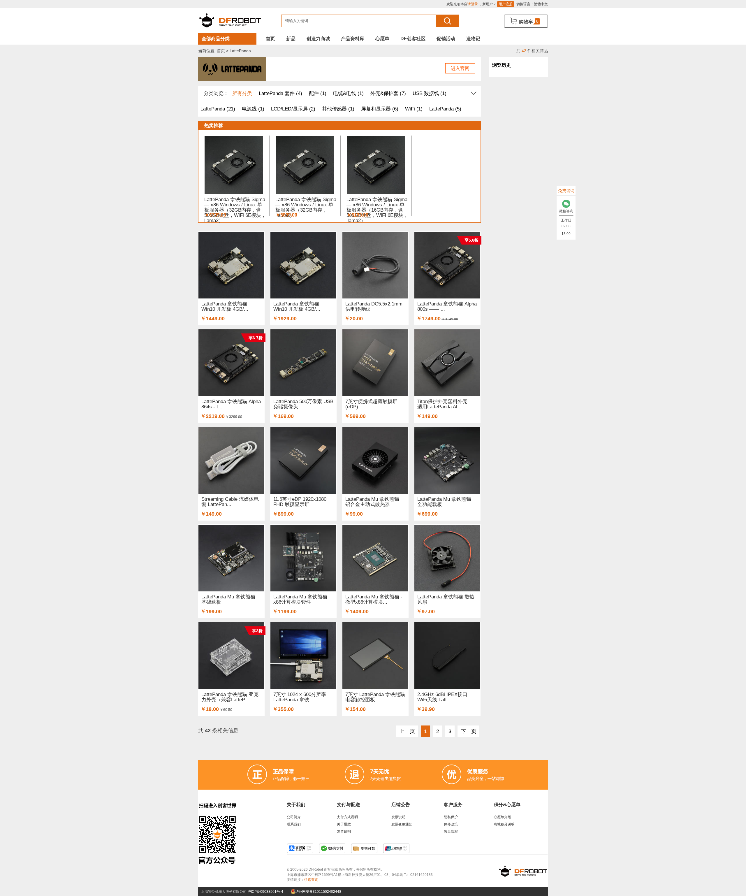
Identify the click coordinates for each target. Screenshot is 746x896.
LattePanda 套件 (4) (280, 93)
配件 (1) (317, 93)
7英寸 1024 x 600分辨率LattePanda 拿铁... (299, 697)
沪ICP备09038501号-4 (265, 892)
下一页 (468, 731)
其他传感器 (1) (338, 109)
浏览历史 (501, 65)
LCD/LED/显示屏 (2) (293, 109)
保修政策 (451, 824)
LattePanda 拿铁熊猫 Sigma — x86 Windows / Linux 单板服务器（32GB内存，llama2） (305, 207)
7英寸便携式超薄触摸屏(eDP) (371, 404)
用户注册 (506, 4)
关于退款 (344, 824)
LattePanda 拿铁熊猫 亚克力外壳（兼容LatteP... (229, 697)
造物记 (473, 38)
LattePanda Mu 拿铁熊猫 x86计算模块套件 (300, 599)
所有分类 (242, 93)
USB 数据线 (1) (429, 93)
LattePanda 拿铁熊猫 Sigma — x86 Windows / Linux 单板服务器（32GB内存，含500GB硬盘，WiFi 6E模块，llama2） (235, 210)
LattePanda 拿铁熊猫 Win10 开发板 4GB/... (224, 306)
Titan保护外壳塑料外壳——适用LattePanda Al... (447, 404)
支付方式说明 (347, 817)
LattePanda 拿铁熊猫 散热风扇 (445, 599)
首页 (270, 38)
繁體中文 (541, 4)
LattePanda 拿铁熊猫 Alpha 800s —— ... (447, 306)
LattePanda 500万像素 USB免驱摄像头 (303, 404)
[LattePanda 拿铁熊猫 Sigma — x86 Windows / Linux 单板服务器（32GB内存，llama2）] (305, 162)
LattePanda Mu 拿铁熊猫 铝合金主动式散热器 (372, 501)
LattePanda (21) (217, 109)
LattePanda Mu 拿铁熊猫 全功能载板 (444, 501)
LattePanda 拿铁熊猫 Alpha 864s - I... (231, 404)
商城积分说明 (504, 824)
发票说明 (398, 817)
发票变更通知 (401, 824)
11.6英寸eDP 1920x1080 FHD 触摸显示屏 (299, 501)
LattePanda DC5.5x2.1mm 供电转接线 (373, 306)
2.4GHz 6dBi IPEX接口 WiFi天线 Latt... (442, 697)
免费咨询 (566, 190)
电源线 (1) (253, 109)
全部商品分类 (216, 38)
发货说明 (344, 832)
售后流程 (451, 832)
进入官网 (460, 68)
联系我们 (294, 824)
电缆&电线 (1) (348, 93)
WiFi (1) (414, 109)
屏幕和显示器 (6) (379, 109)
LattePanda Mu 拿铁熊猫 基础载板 (228, 599)
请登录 (472, 4)
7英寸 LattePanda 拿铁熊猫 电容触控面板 (375, 697)
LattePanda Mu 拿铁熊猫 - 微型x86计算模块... (373, 599)
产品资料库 (352, 38)
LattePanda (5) (445, 109)
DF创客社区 (412, 38)
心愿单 (382, 38)
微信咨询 (566, 211)
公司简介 (294, 817)
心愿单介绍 (502, 817)
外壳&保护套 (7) (388, 93)
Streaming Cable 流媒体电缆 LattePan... (230, 501)
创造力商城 (318, 38)
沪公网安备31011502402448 (317, 892)
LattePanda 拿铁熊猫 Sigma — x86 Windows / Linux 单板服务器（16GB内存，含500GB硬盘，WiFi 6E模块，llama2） (377, 210)
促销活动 (446, 38)
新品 (290, 38)
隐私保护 (451, 817)
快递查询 (311, 880)
